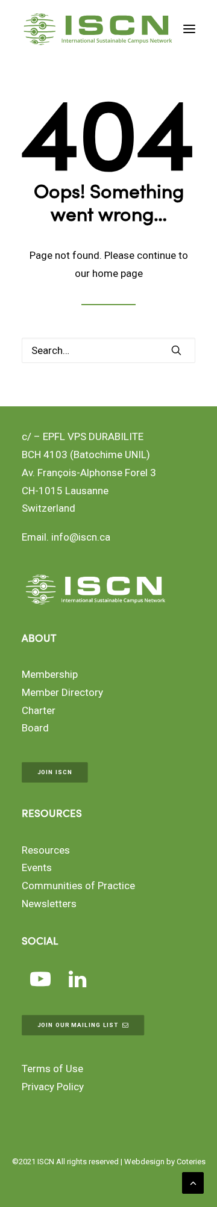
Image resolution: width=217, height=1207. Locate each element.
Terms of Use (52, 1069)
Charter (38, 710)
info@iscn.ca (80, 537)
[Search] (108, 350)
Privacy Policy (53, 1087)
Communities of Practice (78, 886)
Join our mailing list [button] (78, 1025)
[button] (189, 29)
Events (37, 867)
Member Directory (62, 692)
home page (117, 273)
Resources (46, 850)
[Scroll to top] (193, 1182)
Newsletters (49, 904)
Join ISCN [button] (54, 772)
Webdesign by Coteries (165, 1161)
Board (35, 728)
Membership (50, 674)
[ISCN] (98, 29)
